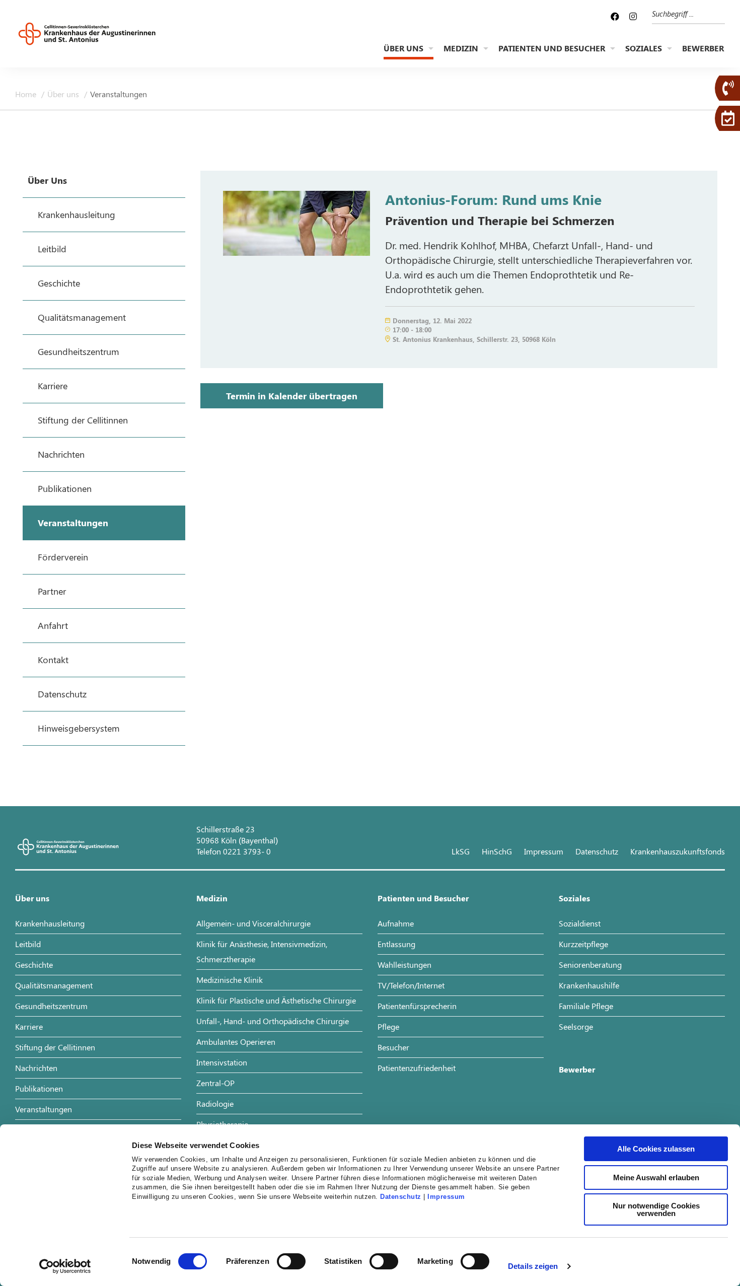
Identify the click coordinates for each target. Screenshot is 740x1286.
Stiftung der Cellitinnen (55, 1047)
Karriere (29, 1026)
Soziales (643, 48)
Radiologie (215, 1103)
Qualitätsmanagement (54, 985)
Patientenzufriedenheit (417, 1067)
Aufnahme (396, 923)
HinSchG (497, 851)
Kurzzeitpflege (583, 944)
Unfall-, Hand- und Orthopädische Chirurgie (272, 1021)
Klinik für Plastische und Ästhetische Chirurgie (276, 1000)
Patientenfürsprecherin (417, 1006)
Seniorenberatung (590, 964)
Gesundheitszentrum (51, 1006)
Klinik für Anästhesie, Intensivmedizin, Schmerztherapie (261, 951)
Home (26, 94)
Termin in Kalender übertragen (291, 396)
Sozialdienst (580, 923)
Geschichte (34, 964)
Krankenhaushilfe (589, 985)
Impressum (446, 1196)
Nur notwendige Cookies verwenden (656, 1209)
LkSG (461, 851)
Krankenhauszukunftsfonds (677, 851)
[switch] (291, 1261)
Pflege (388, 1026)
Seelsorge (576, 1026)
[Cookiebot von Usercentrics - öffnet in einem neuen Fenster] (65, 1266)
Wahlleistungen (404, 964)
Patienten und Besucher (551, 48)
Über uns (403, 48)
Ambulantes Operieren (235, 1041)
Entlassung (396, 944)
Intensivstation (221, 1062)
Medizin (460, 48)
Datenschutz (400, 1196)
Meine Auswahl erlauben (656, 1177)
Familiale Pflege (586, 1006)
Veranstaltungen (118, 94)
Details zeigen (533, 1266)
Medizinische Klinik (229, 979)
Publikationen (39, 1088)
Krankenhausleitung (50, 923)
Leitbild (28, 944)
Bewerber (703, 48)
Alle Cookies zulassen (656, 1149)
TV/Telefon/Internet (411, 985)
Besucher (393, 1047)
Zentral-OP (215, 1083)
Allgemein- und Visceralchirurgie (253, 923)
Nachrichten (36, 1067)
